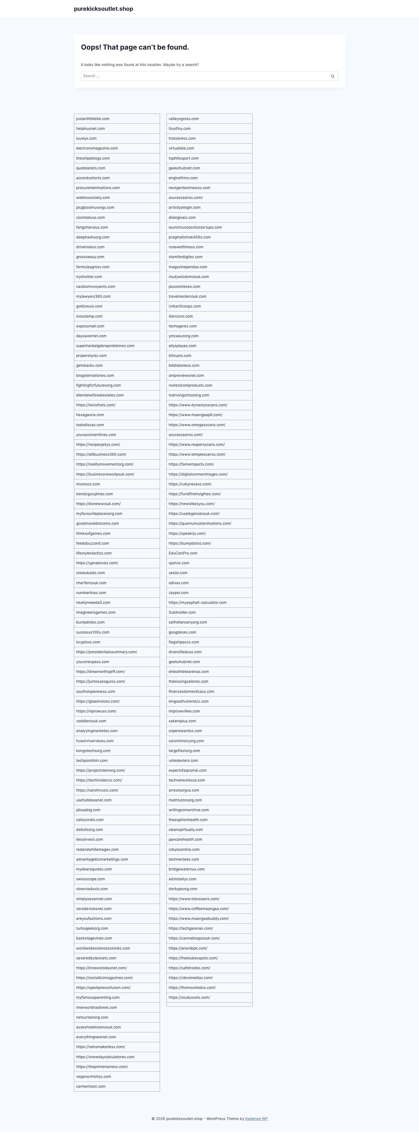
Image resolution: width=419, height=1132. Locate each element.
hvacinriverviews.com (95, 741)
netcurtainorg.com (92, 1017)
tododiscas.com (90, 425)
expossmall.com (90, 326)
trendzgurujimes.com (94, 494)
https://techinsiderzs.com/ (99, 780)
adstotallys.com (182, 879)
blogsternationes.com (95, 375)
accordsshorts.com (93, 178)
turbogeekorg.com (92, 928)
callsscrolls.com (90, 820)
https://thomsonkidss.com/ (192, 987)
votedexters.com (183, 760)
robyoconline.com (184, 849)
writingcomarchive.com (189, 810)
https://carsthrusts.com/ (97, 790)
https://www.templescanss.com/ (197, 454)
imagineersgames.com (96, 612)
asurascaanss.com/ (186, 197)
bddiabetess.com (184, 365)
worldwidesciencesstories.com (103, 948)
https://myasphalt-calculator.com (198, 602)
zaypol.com (179, 592)
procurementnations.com (98, 188)
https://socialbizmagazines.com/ (104, 978)
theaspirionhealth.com (188, 820)
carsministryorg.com (186, 741)
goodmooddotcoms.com (97, 523)
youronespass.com (92, 662)
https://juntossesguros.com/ (100, 681)
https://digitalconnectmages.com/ (198, 474)
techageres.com (183, 326)
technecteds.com (184, 859)
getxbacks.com (89, 365)
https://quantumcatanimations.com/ (200, 523)
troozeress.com (182, 138)
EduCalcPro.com (183, 553)
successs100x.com (92, 632)
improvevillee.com (184, 711)
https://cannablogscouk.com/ (194, 938)
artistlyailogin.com (185, 207)
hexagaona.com (90, 415)
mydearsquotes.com (94, 869)
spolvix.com (179, 563)
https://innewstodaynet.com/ (101, 968)
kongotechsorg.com (93, 750)
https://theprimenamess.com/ (102, 1066)
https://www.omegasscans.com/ (197, 425)
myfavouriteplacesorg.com (99, 513)
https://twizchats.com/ (95, 405)
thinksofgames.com (93, 533)
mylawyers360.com (93, 296)
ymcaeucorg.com (184, 336)
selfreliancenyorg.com (188, 622)
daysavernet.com (91, 336)
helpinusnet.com (90, 128)
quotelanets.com (90, 168)
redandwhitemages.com (97, 849)
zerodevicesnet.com (94, 908)
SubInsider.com (182, 612)
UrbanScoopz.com (185, 306)
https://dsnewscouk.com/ (98, 504)
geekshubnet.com (184, 168)
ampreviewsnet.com (186, 375)
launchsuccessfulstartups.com (195, 227)
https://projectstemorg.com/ (100, 770)
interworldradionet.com (96, 1007)
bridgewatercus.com (187, 869)
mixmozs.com (88, 484)
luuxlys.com (86, 138)
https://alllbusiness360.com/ (101, 454)
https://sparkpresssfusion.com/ (103, 987)
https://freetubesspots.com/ (193, 958)
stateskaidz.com (90, 573)
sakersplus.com (182, 721)
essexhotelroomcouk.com (98, 1027)
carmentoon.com (91, 1086)
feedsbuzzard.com (92, 543)
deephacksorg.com (93, 237)
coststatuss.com (90, 217)
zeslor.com (178, 573)
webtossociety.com (93, 197)
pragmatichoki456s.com (190, 237)
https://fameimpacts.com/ (191, 464)
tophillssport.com (184, 158)
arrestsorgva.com (184, 790)
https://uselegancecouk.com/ (194, 513)
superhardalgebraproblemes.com (105, 346)
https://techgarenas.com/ (191, 928)
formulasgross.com (93, 267)
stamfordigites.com (186, 257)
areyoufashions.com (94, 918)
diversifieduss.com (185, 652)
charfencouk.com (91, 583)
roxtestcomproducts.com (190, 385)
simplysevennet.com (94, 899)
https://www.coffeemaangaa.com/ (199, 908)
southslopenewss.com (95, 691)
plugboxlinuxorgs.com (95, 207)
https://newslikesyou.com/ (192, 504)
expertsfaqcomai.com (188, 770)
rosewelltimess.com (186, 247)
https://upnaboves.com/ (97, 563)
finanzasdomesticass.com (191, 691)
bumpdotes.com (90, 622)
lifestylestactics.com (94, 553)
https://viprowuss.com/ (96, 711)
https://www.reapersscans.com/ (197, 444)
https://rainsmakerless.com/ (100, 1047)
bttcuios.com (180, 355)
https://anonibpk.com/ (188, 948)
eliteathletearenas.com (189, 671)
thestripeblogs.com (93, 158)
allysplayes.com (182, 346)
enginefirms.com (183, 178)
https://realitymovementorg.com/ (105, 464)
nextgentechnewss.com (189, 188)
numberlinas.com (91, 592)
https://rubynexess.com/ (190, 484)
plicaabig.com (88, 810)
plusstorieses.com (184, 286)
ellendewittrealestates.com (100, 395)
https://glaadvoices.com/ (98, 701)
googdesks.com (182, 632)
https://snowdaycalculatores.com (105, 1057)
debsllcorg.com (89, 829)
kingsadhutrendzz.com (189, 701)
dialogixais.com (182, 217)
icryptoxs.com (88, 642)
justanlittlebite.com (93, 118)
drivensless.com (90, 247)
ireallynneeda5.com (93, 602)
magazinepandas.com (188, 267)
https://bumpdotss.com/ (190, 543)
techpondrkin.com (92, 760)
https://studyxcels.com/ (189, 997)
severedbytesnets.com (96, 958)
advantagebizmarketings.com (102, 859)
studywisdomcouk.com (189, 276)
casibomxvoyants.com (95, 286)
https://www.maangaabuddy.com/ (199, 918)
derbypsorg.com (183, 889)
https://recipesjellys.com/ (98, 444)
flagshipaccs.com (184, 642)
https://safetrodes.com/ (189, 968)
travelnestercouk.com (187, 296)
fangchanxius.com (92, 227)
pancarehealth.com (185, 839)
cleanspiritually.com (186, 829)
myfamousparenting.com (98, 997)
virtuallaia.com (181, 148)
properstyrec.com (91, 355)
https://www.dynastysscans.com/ (198, 405)
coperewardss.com (185, 731)
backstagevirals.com (94, 938)
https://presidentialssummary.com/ (106, 652)
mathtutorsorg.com (185, 800)
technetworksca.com (187, 780)
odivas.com (179, 583)
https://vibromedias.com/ (191, 978)
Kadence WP (256, 1118)
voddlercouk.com (91, 721)
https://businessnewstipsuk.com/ (105, 474)
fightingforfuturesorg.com (98, 385)
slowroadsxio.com (92, 889)
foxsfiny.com (180, 128)
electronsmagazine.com (97, 148)
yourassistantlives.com (96, 434)
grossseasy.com (90, 257)
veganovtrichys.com (93, 1076)
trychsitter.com (89, 276)
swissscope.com (90, 879)
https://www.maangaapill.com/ (195, 415)
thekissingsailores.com (188, 681)
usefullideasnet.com (94, 800)
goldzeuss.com (89, 306)
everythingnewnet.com (96, 1037)
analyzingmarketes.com (97, 731)
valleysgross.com (184, 118)
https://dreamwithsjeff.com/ (100, 671)
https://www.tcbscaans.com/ (194, 899)
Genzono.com (181, 316)
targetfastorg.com (184, 750)
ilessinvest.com (89, 839)
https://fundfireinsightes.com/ (195, 494)
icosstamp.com (89, 316)
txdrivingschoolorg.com (189, 395)
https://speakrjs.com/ (187, 533)
